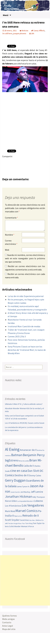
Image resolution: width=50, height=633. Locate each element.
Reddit (43, 161)
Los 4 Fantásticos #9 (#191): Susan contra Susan (24, 423)
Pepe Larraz (18, 516)
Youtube (18, 385)
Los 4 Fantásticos (13, 505)
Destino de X (21, 475)
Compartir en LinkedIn (37, 161)
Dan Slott (33, 471)
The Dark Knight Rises (15, 523)
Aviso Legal (7, 625)
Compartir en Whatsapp (21, 166)
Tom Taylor (37, 523)
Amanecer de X (28, 449)
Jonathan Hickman (18, 496)
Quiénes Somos (9, 615)
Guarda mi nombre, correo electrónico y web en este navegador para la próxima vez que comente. (25, 258)
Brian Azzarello (24, 461)
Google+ (16, 161)
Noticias (25, 30)
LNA (32, 33)
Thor (23, 523)
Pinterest (21, 161)
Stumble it (5, 166)
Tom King (28, 523)
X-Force (31, 526)
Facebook (5, 161)
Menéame (32, 161)
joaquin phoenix (19, 33)
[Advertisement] (25, 580)
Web (7, 249)
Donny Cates (35, 475)
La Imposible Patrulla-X (25, 501)
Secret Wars (24, 520)
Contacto (6, 622)
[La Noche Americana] (25, 6)
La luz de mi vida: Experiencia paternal (26, 296)
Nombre (9, 234)
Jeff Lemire (37, 491)
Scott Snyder (12, 519)
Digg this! (10, 166)
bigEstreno (12, 460)
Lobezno (38, 500)
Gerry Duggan (15, 480)
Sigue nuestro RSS (33, 385)
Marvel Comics (27, 510)
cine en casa (18, 471)
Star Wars (32, 520)
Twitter (10, 161)
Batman (16, 455)
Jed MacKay (25, 492)
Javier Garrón (15, 492)
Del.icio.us (16, 166)
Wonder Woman (20, 526)
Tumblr (26, 161)
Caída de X (28, 465)
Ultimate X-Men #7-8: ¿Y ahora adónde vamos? (23, 404)
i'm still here (7, 33)
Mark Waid (10, 511)
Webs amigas (8, 619)
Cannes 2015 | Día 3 (17, 336)
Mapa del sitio (8, 629)
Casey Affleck (39, 30)
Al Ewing (12, 449)
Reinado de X (30, 515)
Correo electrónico (11, 242)
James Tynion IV (23, 486)
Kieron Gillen (11, 501)
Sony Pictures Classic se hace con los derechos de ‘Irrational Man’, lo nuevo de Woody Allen (27, 350)
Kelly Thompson (39, 497)
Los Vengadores (33, 505)
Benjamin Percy (34, 455)
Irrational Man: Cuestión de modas (24, 326)
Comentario (11, 217)
